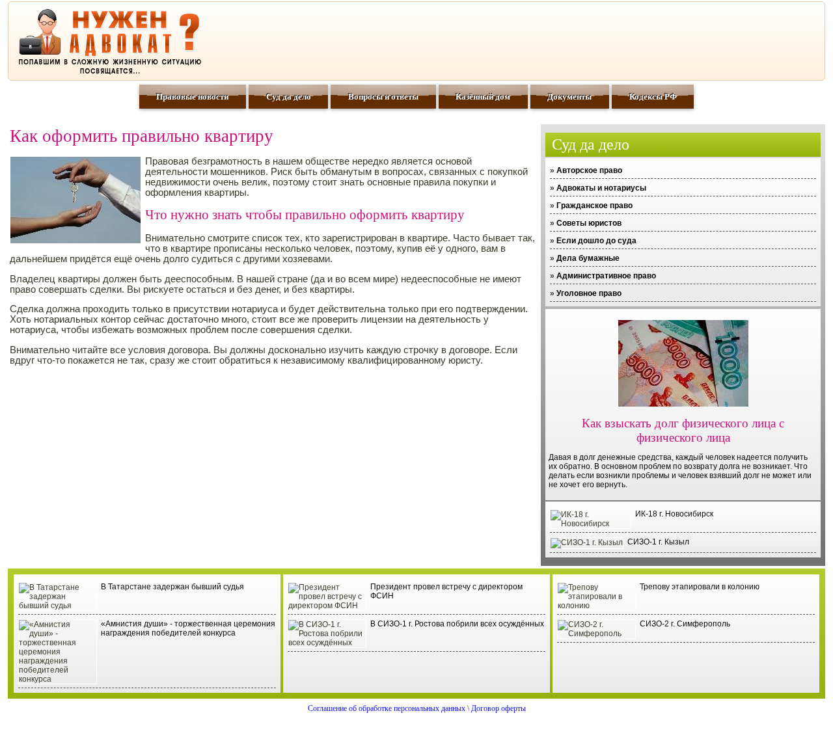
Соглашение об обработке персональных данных (386, 708)
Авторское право (589, 170)
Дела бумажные (588, 258)
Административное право (606, 275)
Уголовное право (588, 293)
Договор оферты (498, 708)
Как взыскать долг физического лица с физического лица (683, 430)
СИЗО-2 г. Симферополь (685, 623)
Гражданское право (594, 205)
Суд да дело (288, 96)
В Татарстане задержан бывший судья (172, 586)
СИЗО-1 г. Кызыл (658, 541)
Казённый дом (483, 96)
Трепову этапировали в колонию (699, 586)
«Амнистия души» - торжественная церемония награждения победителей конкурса (188, 628)
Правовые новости (192, 96)
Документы (569, 96)
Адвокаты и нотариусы (601, 188)
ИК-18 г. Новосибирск (674, 513)
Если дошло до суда (596, 240)
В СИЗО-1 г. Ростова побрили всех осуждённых (457, 623)
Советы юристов (588, 223)
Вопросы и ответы (383, 96)
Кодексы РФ (653, 96)
